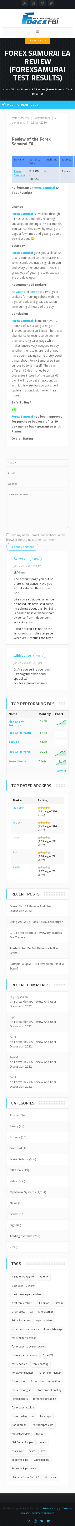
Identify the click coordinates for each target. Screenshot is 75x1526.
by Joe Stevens (20, 118)
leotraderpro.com (42, 1425)
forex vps (45, 1416)
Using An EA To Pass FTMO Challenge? (36, 922)
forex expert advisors (24, 1355)
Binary (14, 1126)
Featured (16, 1148)
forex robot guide (22, 1390)
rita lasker (18, 1451)
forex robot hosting (49, 1390)
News (13, 1203)
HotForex (18, 807)
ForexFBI (48, 1355)
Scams (14, 1214)
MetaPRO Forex (21, 1433)
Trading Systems (21, 1236)
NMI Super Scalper (22, 1442)
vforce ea (50, 1477)
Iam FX (34, 292)
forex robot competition (45, 1381)
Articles (15, 1115)
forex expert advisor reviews (29, 1346)
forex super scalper (23, 1407)
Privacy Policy (50, 1508)
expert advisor (44, 1320)
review (42, 1442)
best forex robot (21, 1303)
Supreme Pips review (24, 1468)
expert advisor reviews (25, 1329)
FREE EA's (16, 1170)
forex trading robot (23, 1416)
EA (31, 1311)
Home (6, 89)
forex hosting (40, 1364)
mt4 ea (39, 1433)
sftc (43, 1451)
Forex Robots (37, 40)
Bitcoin (59, 1303)
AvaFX (16, 867)
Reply (35, 558)
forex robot (19, 1381)
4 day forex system (23, 1277)
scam (32, 1451)
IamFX (16, 837)
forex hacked (19, 1364)
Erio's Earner (45, 1311)
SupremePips (41, 1460)
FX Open (17, 292)
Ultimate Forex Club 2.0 (25, 1477)
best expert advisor (23, 1285)
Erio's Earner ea (21, 1320)
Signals (14, 1225)
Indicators (16, 1181)
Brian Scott (18, 1311)
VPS (12, 1247)
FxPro (16, 852)
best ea (44, 1277)
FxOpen (17, 822)
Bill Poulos (43, 1303)
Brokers (15, 1137)
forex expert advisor (24, 1338)
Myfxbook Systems (23, 1192)
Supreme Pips (20, 1460)
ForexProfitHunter (22, 1372)
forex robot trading (44, 1399)
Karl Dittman (19, 1425)
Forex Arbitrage (53, 1329)
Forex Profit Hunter (50, 1372)
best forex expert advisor (27, 1294)
